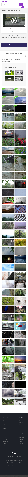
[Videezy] (4, 2)
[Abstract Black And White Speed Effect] (20, 108)
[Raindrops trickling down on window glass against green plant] (20, 242)
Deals (20, 420)
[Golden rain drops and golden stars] (8, 334)
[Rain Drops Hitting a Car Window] (20, 351)
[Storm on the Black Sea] (20, 226)
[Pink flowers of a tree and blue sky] (20, 209)
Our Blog (21, 441)
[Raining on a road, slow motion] (9, 79)
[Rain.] (8, 276)
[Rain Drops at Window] (20, 125)
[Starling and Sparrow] (20, 301)
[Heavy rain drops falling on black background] (8, 192)
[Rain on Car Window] (20, 276)
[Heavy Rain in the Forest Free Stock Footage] (20, 234)
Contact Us (22, 443)
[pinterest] (12, 456)
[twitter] (10, 456)
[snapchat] (17, 456)
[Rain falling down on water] (20, 134)
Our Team (21, 439)
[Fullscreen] (24, 25)
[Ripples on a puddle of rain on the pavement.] (8, 251)
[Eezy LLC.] (14, 453)
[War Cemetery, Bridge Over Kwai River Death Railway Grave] (8, 401)
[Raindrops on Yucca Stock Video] (20, 292)
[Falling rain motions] (20, 384)
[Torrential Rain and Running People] (8, 117)
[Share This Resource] (15, 31)
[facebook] (8, 456)
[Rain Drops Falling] (20, 267)
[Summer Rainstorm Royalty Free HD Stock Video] (8, 242)
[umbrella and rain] (20, 368)
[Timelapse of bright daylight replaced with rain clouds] (8, 92)
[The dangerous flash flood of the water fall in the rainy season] (20, 159)
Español (5, 439)
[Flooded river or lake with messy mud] (8, 150)
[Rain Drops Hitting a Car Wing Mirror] (8, 351)
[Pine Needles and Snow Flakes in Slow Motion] (8, 226)
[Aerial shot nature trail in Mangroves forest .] (8, 301)
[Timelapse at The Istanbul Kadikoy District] (8, 343)
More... (4, 445)
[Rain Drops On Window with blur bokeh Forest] (20, 309)
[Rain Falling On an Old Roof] (8, 159)
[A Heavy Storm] (8, 217)
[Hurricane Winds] (8, 234)
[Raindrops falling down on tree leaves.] (20, 117)
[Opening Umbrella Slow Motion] (8, 384)
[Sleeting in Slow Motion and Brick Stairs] (20, 284)
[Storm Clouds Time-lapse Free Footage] (8, 393)
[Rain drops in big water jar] (8, 200)
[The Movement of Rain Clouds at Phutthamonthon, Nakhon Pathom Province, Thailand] (8, 108)
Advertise (21, 422)
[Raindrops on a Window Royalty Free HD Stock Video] (20, 317)
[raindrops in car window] (20, 393)
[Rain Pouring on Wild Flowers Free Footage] (8, 142)
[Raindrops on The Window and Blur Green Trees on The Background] (8, 368)
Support (21, 424)
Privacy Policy (13, 465)
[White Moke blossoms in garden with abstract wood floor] (8, 359)
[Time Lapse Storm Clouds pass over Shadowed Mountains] (8, 209)
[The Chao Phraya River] (20, 100)
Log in (19, 6)
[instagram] (15, 456)
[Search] (21, 4)
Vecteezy (5, 422)
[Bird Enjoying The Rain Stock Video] (8, 292)
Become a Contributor (5, 427)
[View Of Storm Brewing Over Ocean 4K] (20, 259)
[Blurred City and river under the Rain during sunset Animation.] (20, 359)
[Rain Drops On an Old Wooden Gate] (20, 343)
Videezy (5, 424)
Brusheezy (5, 420)
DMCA (20, 427)
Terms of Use (6, 465)
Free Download (15, 45)
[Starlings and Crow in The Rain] (20, 401)
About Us (21, 437)
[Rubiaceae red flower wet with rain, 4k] (20, 142)
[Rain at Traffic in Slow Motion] (20, 184)
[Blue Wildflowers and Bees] (20, 150)
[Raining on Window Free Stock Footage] (8, 259)
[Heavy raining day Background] (20, 251)
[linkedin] (19, 456)
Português (5, 441)
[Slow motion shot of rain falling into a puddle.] (19, 73)
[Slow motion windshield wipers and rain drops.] (8, 326)
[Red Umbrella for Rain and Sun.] (20, 326)
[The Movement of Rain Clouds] (20, 92)
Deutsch (5, 443)
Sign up (22, 6)
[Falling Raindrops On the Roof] (20, 217)
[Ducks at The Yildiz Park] (8, 376)
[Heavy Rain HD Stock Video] (8, 317)
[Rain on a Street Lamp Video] (8, 309)
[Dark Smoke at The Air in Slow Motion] (8, 284)
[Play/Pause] (3, 25)
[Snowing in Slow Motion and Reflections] (20, 334)
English (4, 437)
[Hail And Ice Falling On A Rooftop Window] (20, 200)
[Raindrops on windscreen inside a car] (8, 134)
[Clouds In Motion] (8, 267)
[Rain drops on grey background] (20, 192)
